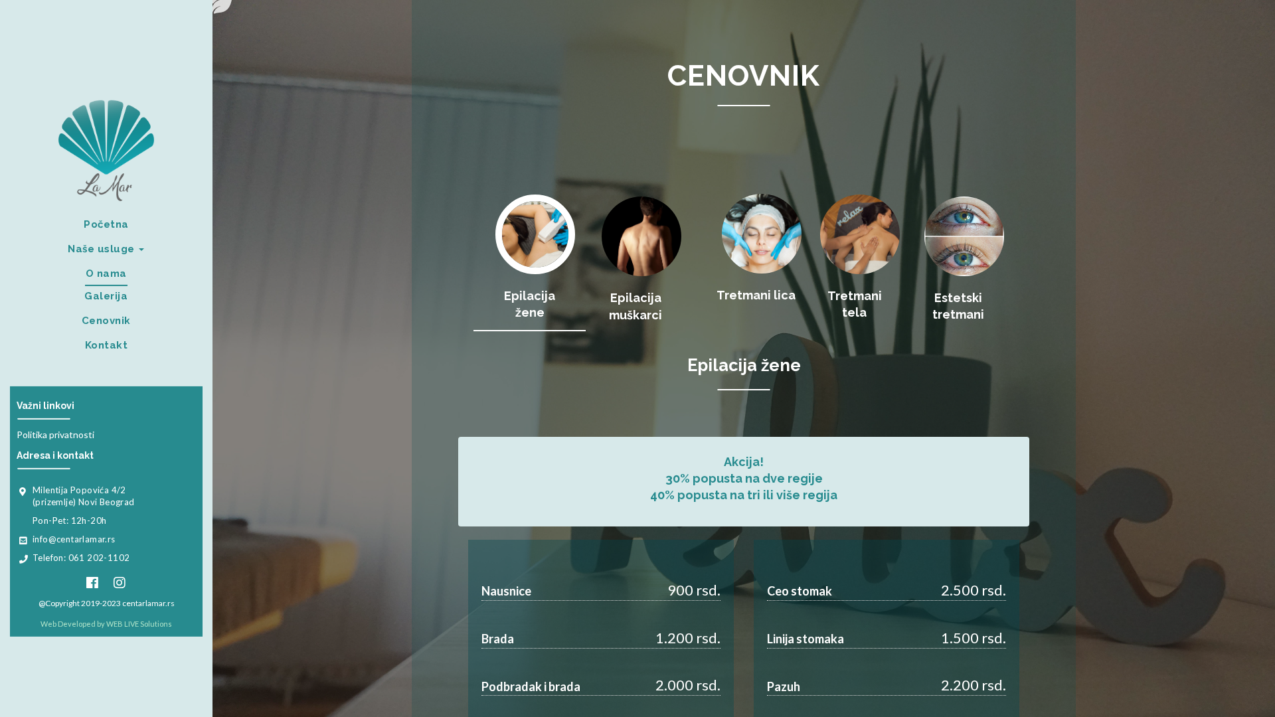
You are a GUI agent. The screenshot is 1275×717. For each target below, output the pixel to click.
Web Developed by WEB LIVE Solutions (106, 623)
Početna (106, 224)
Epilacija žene (529, 304)
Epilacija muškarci (635, 306)
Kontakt (106, 345)
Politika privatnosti (55, 434)
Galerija (106, 296)
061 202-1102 (99, 557)
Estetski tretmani (958, 306)
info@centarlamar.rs (74, 539)
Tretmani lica (756, 295)
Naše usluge (102, 249)
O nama (106, 273)
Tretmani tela (854, 304)
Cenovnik (106, 321)
